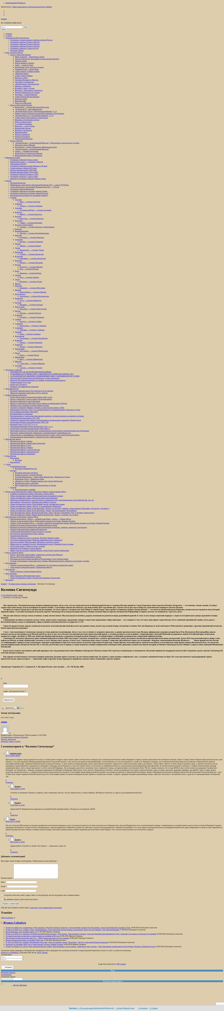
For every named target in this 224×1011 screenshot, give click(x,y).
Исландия (19, 256)
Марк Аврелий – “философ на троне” (30, 57)
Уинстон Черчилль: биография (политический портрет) (37, 59)
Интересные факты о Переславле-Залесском (27, 443)
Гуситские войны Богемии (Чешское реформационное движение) (36, 540)
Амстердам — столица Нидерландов (34, 296)
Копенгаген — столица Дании (32, 250)
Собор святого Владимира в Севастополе (31, 118)
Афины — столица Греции (30, 246)
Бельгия (18, 216)
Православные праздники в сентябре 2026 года (24, 940)
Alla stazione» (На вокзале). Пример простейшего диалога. (33, 502)
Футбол (13, 471)
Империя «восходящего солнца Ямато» (26, 548)
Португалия (19, 307)
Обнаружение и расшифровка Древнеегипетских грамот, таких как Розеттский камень (44, 435)
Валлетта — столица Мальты (31, 267)
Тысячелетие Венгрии (24, 139)
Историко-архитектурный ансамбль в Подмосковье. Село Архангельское (39, 559)
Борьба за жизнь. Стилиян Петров (28, 475)
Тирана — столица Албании (31, 206)
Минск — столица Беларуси (31, 214)
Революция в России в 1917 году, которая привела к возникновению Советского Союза (45, 410)
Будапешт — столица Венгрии (32, 237)
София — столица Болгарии (31, 223)
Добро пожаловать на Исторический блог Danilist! (32, 7)
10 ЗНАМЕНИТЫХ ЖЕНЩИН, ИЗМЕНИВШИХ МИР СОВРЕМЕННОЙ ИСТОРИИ (44, 376)
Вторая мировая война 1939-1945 (23, 170)
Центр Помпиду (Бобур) (24, 63)
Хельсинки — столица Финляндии (34, 338)
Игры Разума (11, 456)
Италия (18, 265)
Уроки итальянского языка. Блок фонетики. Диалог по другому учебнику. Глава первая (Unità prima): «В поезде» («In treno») (59, 508)
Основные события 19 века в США (24, 174)
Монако (18, 290)
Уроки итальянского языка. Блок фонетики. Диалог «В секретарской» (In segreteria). (43, 511)
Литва (17, 279)
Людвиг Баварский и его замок (27, 92)
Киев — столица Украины (30, 334)
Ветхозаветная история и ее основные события (29, 195)
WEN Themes (42, 953)
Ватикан (18, 229)
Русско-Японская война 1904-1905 (24, 412)
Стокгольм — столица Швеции (32, 364)
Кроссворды (15, 462)
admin (20, 595)
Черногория (19, 349)
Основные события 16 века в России (25, 46)
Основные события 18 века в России (25, 44)
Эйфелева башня (21, 74)
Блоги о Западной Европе (20, 55)
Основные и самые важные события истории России (31, 40)
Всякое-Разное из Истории (16, 395)
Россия (17, 311)
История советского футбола (26, 473)
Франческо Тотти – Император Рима (29, 479)
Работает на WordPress (10, 953)
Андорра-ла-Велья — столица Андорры (35, 210)
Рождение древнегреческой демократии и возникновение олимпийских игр (40, 433)
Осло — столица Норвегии (30, 300)
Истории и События (14, 370)
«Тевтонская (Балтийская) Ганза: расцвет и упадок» (30, 532)
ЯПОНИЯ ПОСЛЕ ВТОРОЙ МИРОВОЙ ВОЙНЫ (30, 372)
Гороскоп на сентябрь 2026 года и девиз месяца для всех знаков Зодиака (34, 944)
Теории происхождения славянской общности (28, 529)
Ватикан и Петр (21, 78)
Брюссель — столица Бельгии (31, 219)
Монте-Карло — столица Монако (33, 292)
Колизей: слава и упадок (24, 88)
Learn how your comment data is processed (46, 908)
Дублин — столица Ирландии (32, 254)
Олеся (12, 819)
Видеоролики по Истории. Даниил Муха (22, 517)
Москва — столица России (30, 313)
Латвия (18, 275)
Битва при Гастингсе (18, 385)
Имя (5, 683)
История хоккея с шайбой (25, 490)
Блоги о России (16, 141)
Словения (19, 328)
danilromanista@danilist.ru (15, 3)
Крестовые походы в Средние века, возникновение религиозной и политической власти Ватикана (49, 431)
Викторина (14, 458)
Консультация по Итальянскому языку (25, 576)
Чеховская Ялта (21, 132)
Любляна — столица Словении (32, 330)
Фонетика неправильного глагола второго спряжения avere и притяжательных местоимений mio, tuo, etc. (52, 500)
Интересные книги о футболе (26, 483)
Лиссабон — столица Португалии (33, 309)
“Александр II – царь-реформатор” (28, 109)
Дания (17, 248)
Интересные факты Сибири (21, 441)
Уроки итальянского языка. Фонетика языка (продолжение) (34, 498)
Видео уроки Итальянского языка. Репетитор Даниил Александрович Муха (36, 492)
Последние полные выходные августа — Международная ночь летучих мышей (37, 938)
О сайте (9, 36)
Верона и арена (21, 99)
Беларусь (18, 212)
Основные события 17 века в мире (24, 177)
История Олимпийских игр (26, 469)
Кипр (17, 271)
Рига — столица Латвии (29, 277)
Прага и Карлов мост (23, 122)
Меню (4, 29)
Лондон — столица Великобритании (34, 233)
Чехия (17, 353)
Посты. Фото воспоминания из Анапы (25, 557)
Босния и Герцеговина (24, 225)
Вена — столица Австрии (30, 202)
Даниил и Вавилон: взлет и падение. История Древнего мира (34, 538)
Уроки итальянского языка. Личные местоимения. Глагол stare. (35, 578)
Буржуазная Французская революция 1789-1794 (29, 422)
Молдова (18, 286)
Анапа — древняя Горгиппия (26, 151)
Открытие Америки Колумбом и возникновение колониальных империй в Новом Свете (45, 420)
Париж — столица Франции (31, 342)
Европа (8, 181)
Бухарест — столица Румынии (32, 317)
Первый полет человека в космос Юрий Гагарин (29, 406)
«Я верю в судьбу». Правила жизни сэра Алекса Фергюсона (39, 481)
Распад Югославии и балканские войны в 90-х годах (31, 397)
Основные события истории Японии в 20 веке (28, 166)
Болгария (18, 221)
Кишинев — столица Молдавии (32, 288)
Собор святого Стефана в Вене (27, 71)
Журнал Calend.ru (14, 922)
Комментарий (7, 878)
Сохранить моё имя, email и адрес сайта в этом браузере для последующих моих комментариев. (42, 895)
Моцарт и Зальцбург (23, 86)
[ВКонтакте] (18, 707)
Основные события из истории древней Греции (29, 193)
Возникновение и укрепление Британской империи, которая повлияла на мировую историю (47, 416)
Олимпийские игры (18, 466)
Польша (18, 303)
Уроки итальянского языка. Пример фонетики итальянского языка (36, 496)
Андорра (18, 208)
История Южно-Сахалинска (21, 414)
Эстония (18, 366)
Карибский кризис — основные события (26, 162)
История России (12, 389)
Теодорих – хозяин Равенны (26, 95)
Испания (18, 261)
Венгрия (18, 235)
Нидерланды (20, 294)
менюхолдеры (15, 753)
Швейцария (19, 357)
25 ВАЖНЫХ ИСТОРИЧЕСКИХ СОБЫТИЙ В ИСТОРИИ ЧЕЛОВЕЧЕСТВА (42, 374)
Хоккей (13, 487)
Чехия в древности (22, 135)
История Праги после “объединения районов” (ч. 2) (36, 111)
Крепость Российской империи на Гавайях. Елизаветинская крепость (38, 380)
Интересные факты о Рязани (21, 448)
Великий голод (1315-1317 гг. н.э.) (24, 424)
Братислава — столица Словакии (33, 326)
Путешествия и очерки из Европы (22, 584)
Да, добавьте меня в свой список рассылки (20, 899)
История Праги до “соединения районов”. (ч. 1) (34, 116)
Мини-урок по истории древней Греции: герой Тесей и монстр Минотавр (39, 550)
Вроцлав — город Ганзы (25, 126)
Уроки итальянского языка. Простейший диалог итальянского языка (37, 504)
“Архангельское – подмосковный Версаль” (32, 149)
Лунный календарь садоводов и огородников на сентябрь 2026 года (33, 936)
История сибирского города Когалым (25, 401)
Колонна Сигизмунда (23, 130)
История (18, 460)
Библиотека (10, 569)
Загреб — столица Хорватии (31, 347)
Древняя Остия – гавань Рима (27, 69)
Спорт (8, 464)
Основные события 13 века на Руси (24, 48)
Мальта (18, 284)
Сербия (18, 319)
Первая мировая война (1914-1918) (24, 172)
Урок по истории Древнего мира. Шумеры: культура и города (34, 542)
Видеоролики (11, 563)
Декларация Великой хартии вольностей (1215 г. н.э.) (31, 427)
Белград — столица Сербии (31, 321)
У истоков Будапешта (23, 124)
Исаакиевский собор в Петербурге (28, 156)
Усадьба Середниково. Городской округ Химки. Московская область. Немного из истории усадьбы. (49, 561)
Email (3, 886)
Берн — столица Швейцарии (31, 359)
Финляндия (19, 336)
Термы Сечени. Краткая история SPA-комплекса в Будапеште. (39, 113)
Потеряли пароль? (8, 973)
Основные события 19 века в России (25, 42)
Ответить (9, 782)
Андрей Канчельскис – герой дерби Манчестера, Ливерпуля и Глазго (42, 477)
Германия (19, 240)
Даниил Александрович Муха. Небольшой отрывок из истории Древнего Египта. (43, 521)
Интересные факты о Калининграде (24, 452)
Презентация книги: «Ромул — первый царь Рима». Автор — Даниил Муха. (40, 519)
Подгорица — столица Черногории (34, 351)
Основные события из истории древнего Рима (28, 191)
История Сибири (17, 50)
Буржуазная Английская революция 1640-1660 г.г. (30, 429)
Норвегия (19, 298)
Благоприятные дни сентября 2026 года (21, 932)
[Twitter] (20, 707)
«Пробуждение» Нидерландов (27, 84)
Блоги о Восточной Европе (21, 105)
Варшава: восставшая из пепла (27, 120)
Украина (18, 332)
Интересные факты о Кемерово (22, 454)
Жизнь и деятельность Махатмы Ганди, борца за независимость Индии (38, 403)
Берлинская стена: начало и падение (29, 67)
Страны (13, 198)
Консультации (11, 574)
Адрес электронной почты (14, 691)
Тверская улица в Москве (25, 145)
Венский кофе (20, 101)
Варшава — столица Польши (31, 305)
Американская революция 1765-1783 (25, 418)
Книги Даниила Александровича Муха (26, 571)
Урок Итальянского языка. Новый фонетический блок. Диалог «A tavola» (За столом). (44, 515)
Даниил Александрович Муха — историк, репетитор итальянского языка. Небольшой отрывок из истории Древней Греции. (60, 523)
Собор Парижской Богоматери (27, 97)
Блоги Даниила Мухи (14, 53)
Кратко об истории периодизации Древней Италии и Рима (33, 525)
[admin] (5, 733)
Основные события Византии (22, 189)
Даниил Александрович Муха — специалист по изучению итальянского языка (41, 565)
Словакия (19, 324)
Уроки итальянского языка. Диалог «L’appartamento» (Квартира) (35, 506)
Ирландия (19, 252)
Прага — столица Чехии (29, 355)
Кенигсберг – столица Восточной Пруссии (32, 107)
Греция (18, 244)
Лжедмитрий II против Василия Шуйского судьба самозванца (35, 378)
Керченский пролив (23, 128)
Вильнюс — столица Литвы (31, 282)
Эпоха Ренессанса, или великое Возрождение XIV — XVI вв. (34, 187)
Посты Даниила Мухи (14, 553)
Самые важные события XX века (23, 168)
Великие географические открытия (24, 387)
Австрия (18, 200)
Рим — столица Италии (29, 269)
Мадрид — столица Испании (31, 263)
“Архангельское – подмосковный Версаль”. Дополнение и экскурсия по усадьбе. (47, 143)
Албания (18, 204)
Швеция (18, 361)
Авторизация (6, 975)
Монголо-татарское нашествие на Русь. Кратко (29, 393)
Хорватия (19, 345)
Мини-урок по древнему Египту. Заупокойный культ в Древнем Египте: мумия (41, 544)
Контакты (9, 580)
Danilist (4, 19)
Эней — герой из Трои (24, 65)
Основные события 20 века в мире (24, 160)
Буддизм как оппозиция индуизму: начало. (27, 534)
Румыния (18, 315)
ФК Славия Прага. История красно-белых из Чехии (35, 485)
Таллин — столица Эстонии (31, 368)
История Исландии (18, 183)
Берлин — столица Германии (31, 242)
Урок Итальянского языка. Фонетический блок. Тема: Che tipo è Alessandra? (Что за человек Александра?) (52, 513)
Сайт (3, 891)
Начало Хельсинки (22, 137)
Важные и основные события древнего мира (28, 179)
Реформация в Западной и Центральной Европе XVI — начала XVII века (39, 185)
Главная (9, 34)
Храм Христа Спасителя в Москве (28, 153)
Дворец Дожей (21, 61)
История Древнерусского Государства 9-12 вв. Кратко (31, 391)
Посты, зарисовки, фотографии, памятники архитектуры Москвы (36, 555)
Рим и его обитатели (23, 103)
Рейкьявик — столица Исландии (33, 258)
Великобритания (21, 231)
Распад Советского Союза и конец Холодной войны (31, 399)
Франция (18, 340)
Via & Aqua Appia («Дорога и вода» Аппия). (27, 546)
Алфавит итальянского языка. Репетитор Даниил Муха (32, 494)
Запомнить (8, 967)
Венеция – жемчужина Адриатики (28, 90)
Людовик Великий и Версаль (26, 80)
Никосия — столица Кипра (30, 273)
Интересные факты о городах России (25, 450)
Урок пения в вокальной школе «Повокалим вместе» (31, 567)
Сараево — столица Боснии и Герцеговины (37, 227)
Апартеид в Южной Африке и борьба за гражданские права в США (37, 408)
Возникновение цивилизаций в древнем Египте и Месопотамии (36, 437)
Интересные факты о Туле (20, 445)
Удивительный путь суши (20, 382)
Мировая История (13, 158)
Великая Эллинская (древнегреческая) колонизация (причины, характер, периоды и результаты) (48, 527)
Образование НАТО (18, 164)
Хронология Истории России (17, 38)
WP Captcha (121, 964)
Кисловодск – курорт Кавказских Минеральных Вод (36, 147)
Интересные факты (13, 439)
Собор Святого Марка (24, 76)
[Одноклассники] (23, 707)
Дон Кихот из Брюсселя (24, 82)
